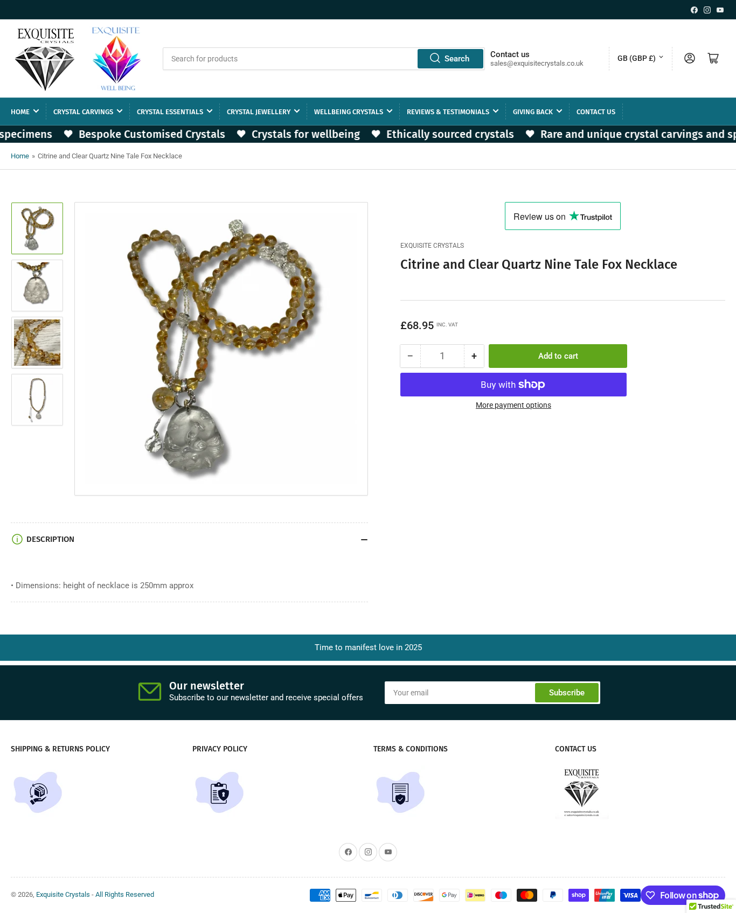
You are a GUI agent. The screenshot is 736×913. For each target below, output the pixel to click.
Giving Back (533, 111)
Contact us (596, 111)
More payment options (513, 405)
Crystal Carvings (83, 111)
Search (457, 58)
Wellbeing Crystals (348, 111)
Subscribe (567, 693)
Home (20, 111)
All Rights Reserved (124, 894)
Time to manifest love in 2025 (368, 647)
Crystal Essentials (170, 111)
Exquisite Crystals (432, 245)
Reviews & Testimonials (448, 111)
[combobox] (323, 58)
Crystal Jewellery (258, 111)
